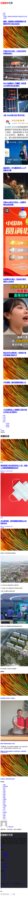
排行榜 (7, 528)
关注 (4, 14)
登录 (3, 532)
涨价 (4, 909)
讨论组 (7, 525)
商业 (4, 517)
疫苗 (4, 912)
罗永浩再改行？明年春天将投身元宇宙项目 (8, 898)
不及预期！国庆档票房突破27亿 (14, 451)
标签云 (7, 527)
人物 (4, 520)
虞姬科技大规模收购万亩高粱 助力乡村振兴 (8, 863)
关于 (4, 524)
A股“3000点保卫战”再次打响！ (14, 115)
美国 (4, 914)
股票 (4, 911)
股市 (4, 907)
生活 (4, 519)
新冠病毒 (5, 906)
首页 (4, 13)
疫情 (4, 904)
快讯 (4, 522)
